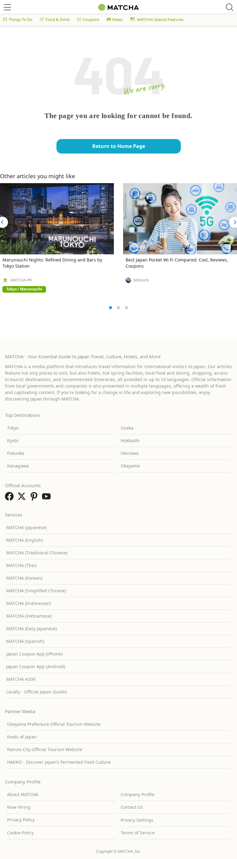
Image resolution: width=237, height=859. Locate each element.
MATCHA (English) (24, 540)
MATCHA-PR (20, 280)
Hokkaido (130, 440)
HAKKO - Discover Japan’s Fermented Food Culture (59, 762)
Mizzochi (141, 280)
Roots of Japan (22, 737)
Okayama (130, 466)
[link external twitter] (22, 498)
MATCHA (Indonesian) (28, 603)
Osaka (127, 428)
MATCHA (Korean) (24, 578)
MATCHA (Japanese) (26, 527)
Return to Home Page (118, 146)
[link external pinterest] (35, 498)
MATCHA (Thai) (21, 565)
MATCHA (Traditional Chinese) (37, 553)
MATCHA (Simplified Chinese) (36, 591)
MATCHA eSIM (20, 679)
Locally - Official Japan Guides (36, 692)
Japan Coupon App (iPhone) (34, 654)
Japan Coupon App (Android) (35, 666)
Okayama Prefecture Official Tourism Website (54, 724)
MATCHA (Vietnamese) (29, 616)
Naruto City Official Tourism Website (44, 749)
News (117, 19)
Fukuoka (15, 453)
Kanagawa (18, 466)
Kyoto (13, 440)
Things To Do (20, 19)
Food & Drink (57, 19)
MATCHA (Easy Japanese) (31, 628)
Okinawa (130, 453)
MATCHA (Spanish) (25, 641)
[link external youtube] (47, 498)
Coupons (91, 19)
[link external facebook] (10, 498)
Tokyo (13, 428)
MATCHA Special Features (160, 19)
